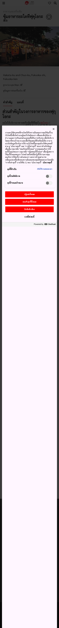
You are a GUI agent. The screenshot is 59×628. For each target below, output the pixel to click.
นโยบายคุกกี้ (47, 162)
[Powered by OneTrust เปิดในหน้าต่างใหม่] (45, 225)
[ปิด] (53, 129)
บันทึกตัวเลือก (29, 209)
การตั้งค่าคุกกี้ (29, 217)
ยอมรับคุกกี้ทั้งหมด (29, 202)
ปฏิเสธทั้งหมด (29, 194)
